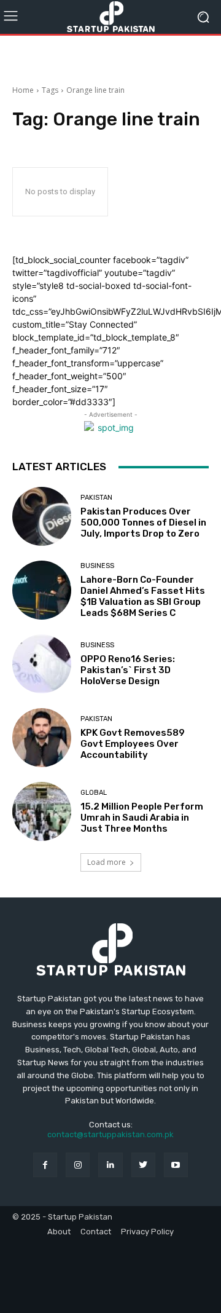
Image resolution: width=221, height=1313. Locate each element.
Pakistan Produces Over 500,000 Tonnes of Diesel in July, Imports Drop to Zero (143, 522)
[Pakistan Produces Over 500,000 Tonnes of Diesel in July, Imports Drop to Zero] (41, 516)
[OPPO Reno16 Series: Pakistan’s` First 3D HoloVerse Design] (41, 663)
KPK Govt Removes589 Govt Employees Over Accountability (132, 743)
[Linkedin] (110, 1165)
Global (93, 792)
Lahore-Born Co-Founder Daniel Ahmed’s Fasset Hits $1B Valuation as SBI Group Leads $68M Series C (142, 596)
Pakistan (96, 497)
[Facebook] (45, 1165)
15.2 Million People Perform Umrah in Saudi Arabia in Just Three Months (141, 817)
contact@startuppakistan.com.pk (110, 1134)
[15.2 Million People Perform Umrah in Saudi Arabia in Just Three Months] (41, 811)
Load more (106, 862)
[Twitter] (143, 1165)
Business (97, 565)
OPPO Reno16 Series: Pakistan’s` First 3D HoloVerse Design (127, 670)
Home (23, 90)
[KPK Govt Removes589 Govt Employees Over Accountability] (41, 737)
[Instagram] (78, 1165)
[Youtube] (176, 1165)
